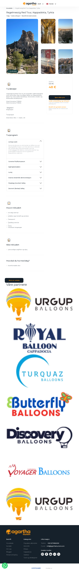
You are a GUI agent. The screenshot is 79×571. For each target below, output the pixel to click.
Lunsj (10, 172)
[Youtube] (50, 554)
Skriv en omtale (14, 280)
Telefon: (50, 543)
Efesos (26, 549)
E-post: (52, 546)
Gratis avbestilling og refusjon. (59, 101)
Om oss (8, 549)
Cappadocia (27, 552)
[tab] (25, 141)
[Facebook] (46, 554)
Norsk (51, 4)
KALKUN (26, 546)
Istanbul (26, 555)
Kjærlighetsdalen (14, 167)
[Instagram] (42, 554)
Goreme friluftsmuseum (16, 161)
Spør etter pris (60, 97)
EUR (39, 4)
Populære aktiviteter (30, 543)
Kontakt (9, 546)
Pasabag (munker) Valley (17, 183)
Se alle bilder (13, 71)
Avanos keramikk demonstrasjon (19, 178)
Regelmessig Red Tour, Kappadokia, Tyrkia (27, 8)
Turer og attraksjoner (30, 558)
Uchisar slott (12, 142)
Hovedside (9, 8)
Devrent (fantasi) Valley (16, 188)
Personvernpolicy (12, 555)
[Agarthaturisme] (29, 3)
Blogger (9, 552)
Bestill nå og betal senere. (57, 107)
